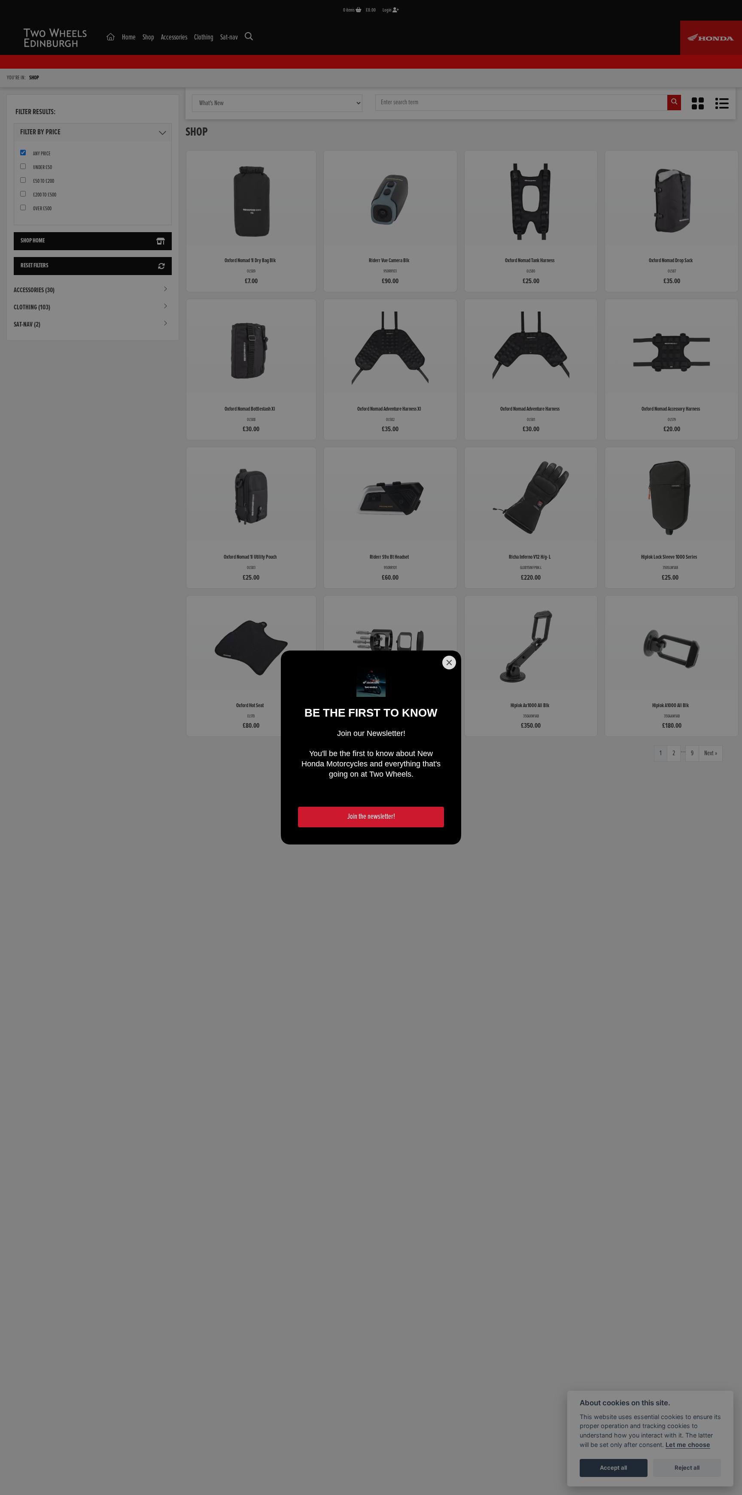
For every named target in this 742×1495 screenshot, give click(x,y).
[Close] (449, 662)
